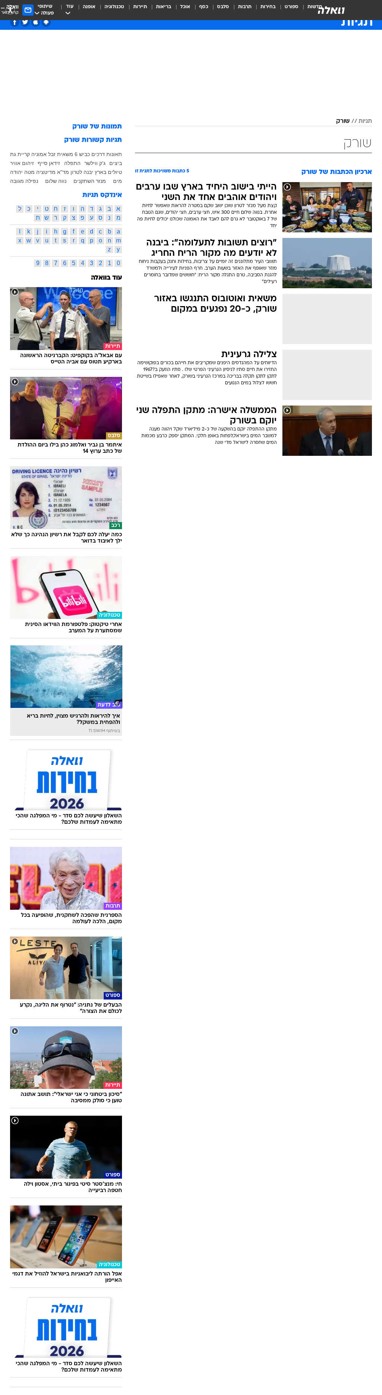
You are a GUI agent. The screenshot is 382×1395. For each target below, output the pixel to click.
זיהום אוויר (22, 163)
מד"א (63, 172)
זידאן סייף (49, 163)
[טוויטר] (25, 22)
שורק (343, 121)
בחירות (268, 6)
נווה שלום (55, 181)
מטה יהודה (22, 172)
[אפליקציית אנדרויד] (46, 22)
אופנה (89, 6)
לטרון (76, 172)
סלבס (223, 6)
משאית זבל (60, 154)
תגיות (365, 121)
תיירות (140, 6)
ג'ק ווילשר (95, 163)
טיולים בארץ (108, 172)
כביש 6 (82, 154)
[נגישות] (10, 10)
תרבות (244, 6)
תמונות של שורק (97, 127)
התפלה (72, 163)
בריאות (163, 6)
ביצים (115, 163)
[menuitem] (287, 10)
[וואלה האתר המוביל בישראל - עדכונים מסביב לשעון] (331, 10)
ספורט (291, 6)
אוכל (185, 6)
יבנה (88, 172)
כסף (203, 6)
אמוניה (39, 154)
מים (117, 181)
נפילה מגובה (24, 181)
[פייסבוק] (14, 22)
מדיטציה (46, 172)
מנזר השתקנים (89, 181)
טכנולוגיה (114, 6)
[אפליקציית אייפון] (35, 22)
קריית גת (20, 154)
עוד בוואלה (106, 278)
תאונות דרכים (106, 154)
